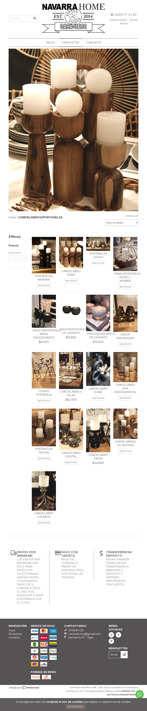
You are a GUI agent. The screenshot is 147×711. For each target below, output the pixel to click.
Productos (70, 42)
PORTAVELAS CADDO (98, 255)
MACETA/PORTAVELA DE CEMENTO (71, 331)
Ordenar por (131, 215)
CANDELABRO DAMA (71, 273)
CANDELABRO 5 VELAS (71, 393)
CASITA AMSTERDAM (125, 336)
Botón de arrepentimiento (122, 695)
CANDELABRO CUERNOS (43, 515)
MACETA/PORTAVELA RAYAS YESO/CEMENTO (44, 334)
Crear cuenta (118, 19)
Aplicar (24, 258)
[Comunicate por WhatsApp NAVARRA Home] (139, 694)
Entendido (75, 706)
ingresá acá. (128, 691)
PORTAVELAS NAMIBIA (44, 277)
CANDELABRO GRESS (98, 456)
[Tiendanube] (24, 688)
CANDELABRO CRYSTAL (71, 454)
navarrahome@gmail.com (84, 634)
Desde (11, 253)
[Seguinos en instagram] (111, 635)
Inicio (50, 42)
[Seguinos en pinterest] (111, 641)
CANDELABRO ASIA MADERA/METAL (125, 388)
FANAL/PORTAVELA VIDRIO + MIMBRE (125, 277)
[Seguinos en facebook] (118, 635)
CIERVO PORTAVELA (44, 393)
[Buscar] (34, 18)
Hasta (17, 253)
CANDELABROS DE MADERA (125, 443)
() (125, 14)
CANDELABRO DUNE (98, 390)
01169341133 (76, 630)
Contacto (93, 42)
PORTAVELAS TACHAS (44, 450)
